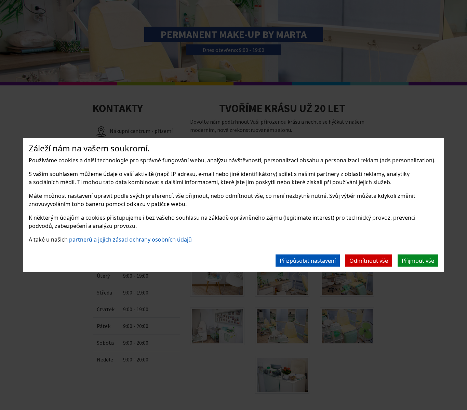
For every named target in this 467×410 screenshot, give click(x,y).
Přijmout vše (418, 260)
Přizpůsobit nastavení (308, 260)
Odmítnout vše (368, 260)
